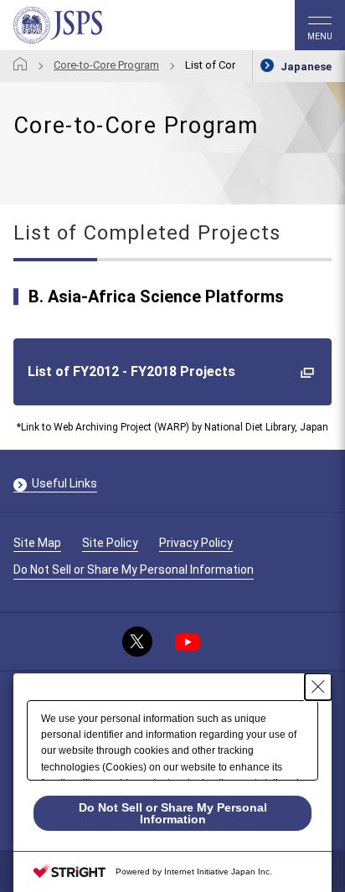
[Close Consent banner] (318, 686)
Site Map (37, 542)
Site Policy (110, 542)
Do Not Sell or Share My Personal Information (133, 569)
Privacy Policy (196, 542)
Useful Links (64, 483)
